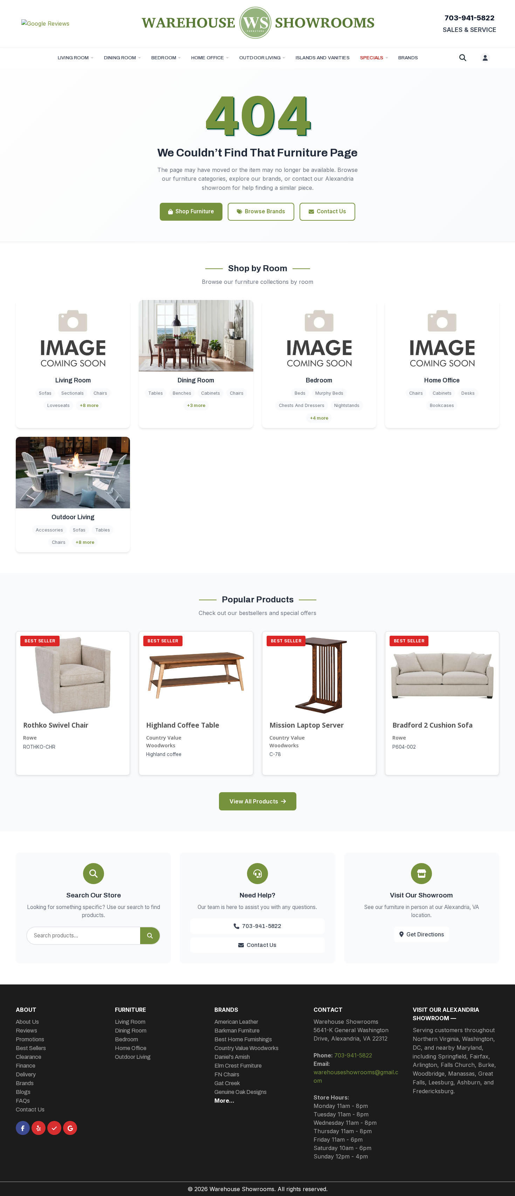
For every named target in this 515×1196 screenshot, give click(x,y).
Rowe (30, 737)
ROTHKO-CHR (39, 747)
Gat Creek (227, 1083)
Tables (155, 393)
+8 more (89, 405)
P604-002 (404, 747)
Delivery (26, 1074)
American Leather (236, 1022)
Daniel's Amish (232, 1057)
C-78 (275, 754)
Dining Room (120, 57)
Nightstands (346, 405)
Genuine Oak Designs (240, 1092)
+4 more (319, 418)
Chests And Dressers (301, 405)
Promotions (30, 1039)
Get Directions (425, 934)
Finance (25, 1066)
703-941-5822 (470, 18)
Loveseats (58, 405)
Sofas (45, 393)
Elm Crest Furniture (238, 1066)
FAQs (23, 1101)
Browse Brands (265, 211)
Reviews (26, 1031)
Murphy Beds (329, 393)
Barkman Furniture (237, 1031)
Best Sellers (31, 1048)
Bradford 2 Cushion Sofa (432, 725)
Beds (300, 393)
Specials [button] (371, 57)
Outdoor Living (260, 57)
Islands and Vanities (323, 57)
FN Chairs (226, 1074)
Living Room (73, 57)
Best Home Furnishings (243, 1039)
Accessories (49, 530)
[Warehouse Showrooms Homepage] (257, 22)
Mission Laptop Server (306, 725)
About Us (27, 1022)
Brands (25, 1083)
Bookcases (442, 405)
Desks (468, 393)
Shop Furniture (195, 211)
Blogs (23, 1092)
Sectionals (72, 393)
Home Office (207, 57)
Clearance (28, 1057)
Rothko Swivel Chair (55, 725)
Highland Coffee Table (182, 725)
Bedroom (163, 57)
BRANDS (408, 57)
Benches (182, 393)
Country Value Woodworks (163, 741)
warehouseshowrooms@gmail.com (356, 1076)
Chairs (100, 393)
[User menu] (485, 57)
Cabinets (210, 393)
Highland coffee (163, 754)
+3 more (196, 405)
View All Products (253, 801)
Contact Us (331, 211)
